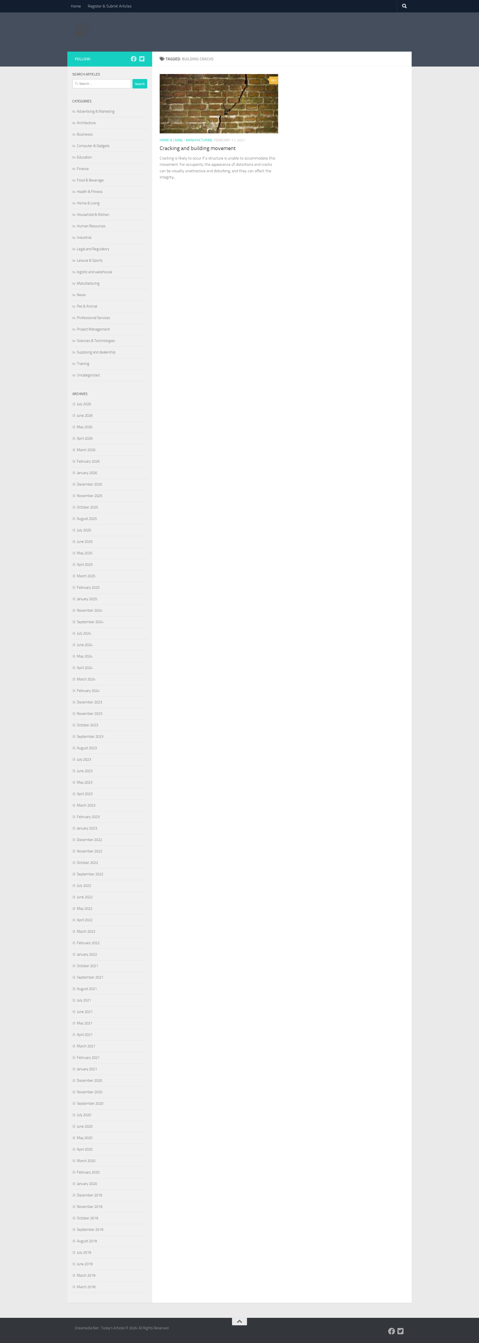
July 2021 (84, 1000)
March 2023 (86, 805)
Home (76, 6)
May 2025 (84, 553)
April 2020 (85, 1149)
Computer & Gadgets (93, 146)
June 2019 (85, 1264)
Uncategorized (88, 375)
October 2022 (87, 862)
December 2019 (89, 1195)
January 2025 (87, 599)
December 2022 (89, 840)
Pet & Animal (87, 306)
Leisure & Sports (90, 260)
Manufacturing (199, 140)
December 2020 (89, 1080)
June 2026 (85, 415)
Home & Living (171, 140)
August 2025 (87, 518)
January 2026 (87, 473)
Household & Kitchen (93, 214)
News (81, 295)
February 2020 (88, 1172)
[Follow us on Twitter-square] (142, 59)
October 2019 (87, 1218)
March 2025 (86, 576)
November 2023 (89, 713)
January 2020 (87, 1183)
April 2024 (85, 668)
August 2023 (87, 748)
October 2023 (87, 725)
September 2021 (90, 977)
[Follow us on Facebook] (134, 59)
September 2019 (90, 1229)
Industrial (84, 237)
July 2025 (84, 530)
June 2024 (85, 645)
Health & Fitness (90, 191)
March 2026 (86, 450)
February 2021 (88, 1057)
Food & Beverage (90, 180)
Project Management (93, 329)
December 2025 (89, 484)
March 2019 (86, 1275)
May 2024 (84, 656)
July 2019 (84, 1252)
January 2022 (87, 954)
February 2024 (88, 690)
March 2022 (86, 931)
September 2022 (90, 874)
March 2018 (86, 1287)
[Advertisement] (313, 31)
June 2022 (85, 897)
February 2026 (88, 461)
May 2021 (84, 1023)
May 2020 (84, 1138)
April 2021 (85, 1034)
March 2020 (86, 1161)
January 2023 (87, 828)
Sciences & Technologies (96, 340)
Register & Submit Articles (109, 6)
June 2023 (85, 771)
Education (84, 157)
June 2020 (85, 1126)
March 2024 (86, 679)
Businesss (85, 134)
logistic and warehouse (94, 272)
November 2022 (89, 851)
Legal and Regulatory (93, 249)
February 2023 (88, 817)
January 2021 (87, 1069)
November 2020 (89, 1092)
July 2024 (84, 633)
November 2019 (89, 1206)
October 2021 (87, 966)
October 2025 (87, 507)
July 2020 (84, 1115)
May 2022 (84, 908)
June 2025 (85, 541)
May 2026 (84, 427)
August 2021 (87, 989)
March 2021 (86, 1046)
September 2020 (90, 1103)
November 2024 (89, 610)
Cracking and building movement (198, 148)
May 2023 (84, 782)
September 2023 (90, 736)
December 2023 (89, 702)
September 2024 (90, 622)
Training (83, 363)
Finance (83, 169)
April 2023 (85, 794)
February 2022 (88, 943)
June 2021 (85, 1011)
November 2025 (89, 496)
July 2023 (84, 759)
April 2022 (85, 920)
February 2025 (88, 587)
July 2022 (84, 885)
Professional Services (93, 318)
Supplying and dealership (96, 352)
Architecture (86, 123)
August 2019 (87, 1241)
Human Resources (91, 226)
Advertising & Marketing (96, 111)
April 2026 (85, 438)
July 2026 (84, 404)
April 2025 (85, 564)
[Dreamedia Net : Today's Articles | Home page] (82, 29)
